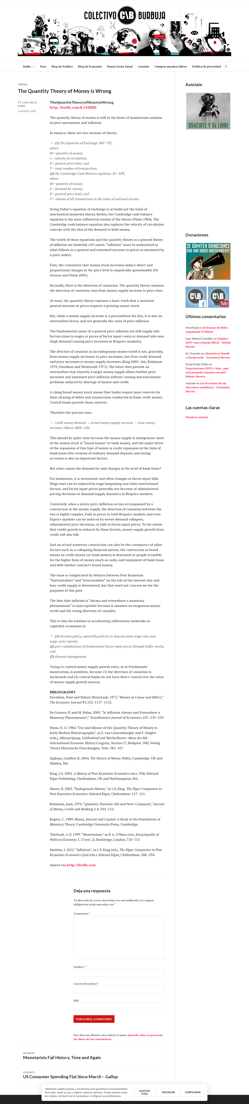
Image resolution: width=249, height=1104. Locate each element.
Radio (27, 66)
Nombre (79, 967)
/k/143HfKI (87, 107)
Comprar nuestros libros (170, 66)
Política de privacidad (206, 66)
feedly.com (70, 107)
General (23, 84)
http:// (55, 107)
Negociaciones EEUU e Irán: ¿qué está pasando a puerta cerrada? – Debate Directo (207, 372)
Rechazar (168, 1092)
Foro (43, 66)
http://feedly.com (81, 865)
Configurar (193, 1092)
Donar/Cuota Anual (120, 66)
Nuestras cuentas (196, 417)
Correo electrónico (86, 984)
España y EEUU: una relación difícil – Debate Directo (208, 342)
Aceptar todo (144, 1092)
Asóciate (143, 66)
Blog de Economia (90, 66)
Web (76, 1000)
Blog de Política (62, 66)
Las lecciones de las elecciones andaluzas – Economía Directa (207, 387)
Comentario (82, 913)
